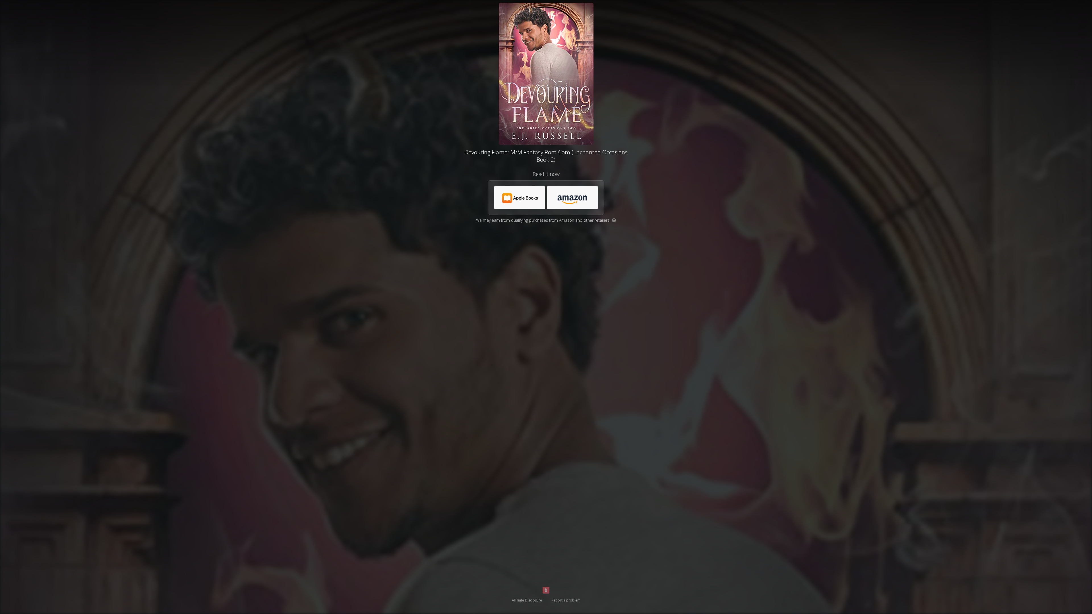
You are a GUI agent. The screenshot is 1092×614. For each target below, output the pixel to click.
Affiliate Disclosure (527, 600)
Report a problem (565, 600)
